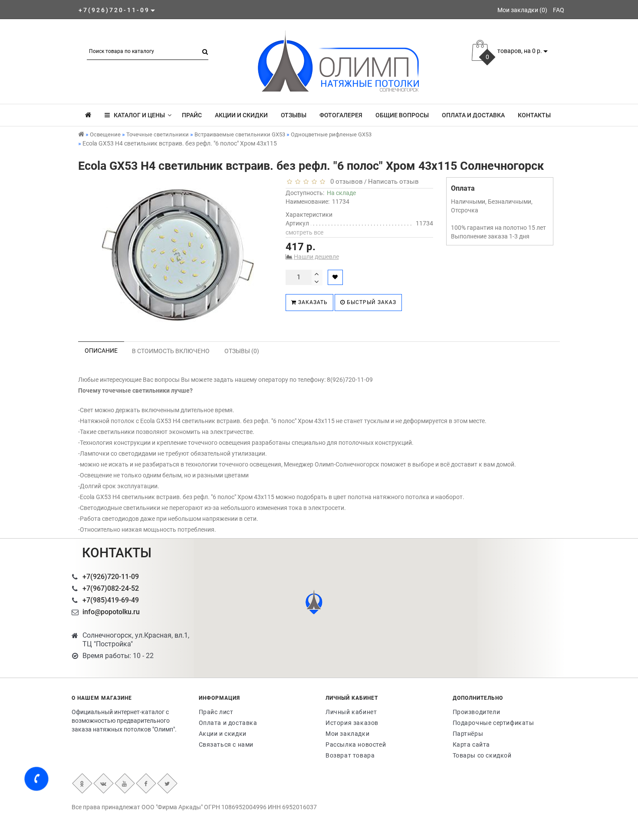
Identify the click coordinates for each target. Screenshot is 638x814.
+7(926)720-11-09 (110, 576)
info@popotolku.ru (111, 612)
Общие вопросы (402, 115)
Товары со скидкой (482, 755)
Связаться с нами (226, 744)
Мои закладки (347, 733)
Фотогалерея (340, 115)
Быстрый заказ (370, 302)
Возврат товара (350, 755)
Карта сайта (471, 744)
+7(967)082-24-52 (110, 588)
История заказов (352, 722)
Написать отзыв (393, 181)
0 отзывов (345, 181)
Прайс (192, 115)
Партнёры (468, 733)
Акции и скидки (241, 115)
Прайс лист (216, 711)
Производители (476, 711)
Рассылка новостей (356, 744)
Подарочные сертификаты (493, 722)
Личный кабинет (351, 711)
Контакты (534, 115)
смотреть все (304, 232)
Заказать (312, 302)
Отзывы (293, 115)
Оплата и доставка (473, 115)
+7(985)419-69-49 (110, 600)
